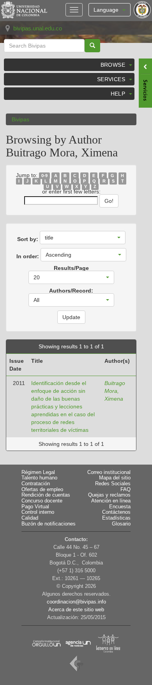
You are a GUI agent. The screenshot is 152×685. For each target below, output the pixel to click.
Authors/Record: (71, 290)
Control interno (37, 512)
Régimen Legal (38, 472)
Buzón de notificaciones (48, 524)
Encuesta (120, 506)
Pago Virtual (35, 506)
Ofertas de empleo (42, 489)
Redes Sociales (113, 483)
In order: (27, 256)
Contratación (35, 483)
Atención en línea (111, 501)
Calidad (29, 518)
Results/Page (71, 268)
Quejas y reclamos (109, 495)
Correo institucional (109, 472)
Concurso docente (41, 501)
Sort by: (27, 239)
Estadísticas (116, 518)
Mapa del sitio (115, 478)
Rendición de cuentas (45, 495)
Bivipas (20, 119)
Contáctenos (116, 512)
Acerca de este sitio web (76, 609)
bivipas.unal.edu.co (37, 28)
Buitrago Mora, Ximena (114, 391)
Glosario (121, 524)
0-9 (44, 175)
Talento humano (39, 478)
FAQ (125, 489)
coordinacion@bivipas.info (76, 602)
